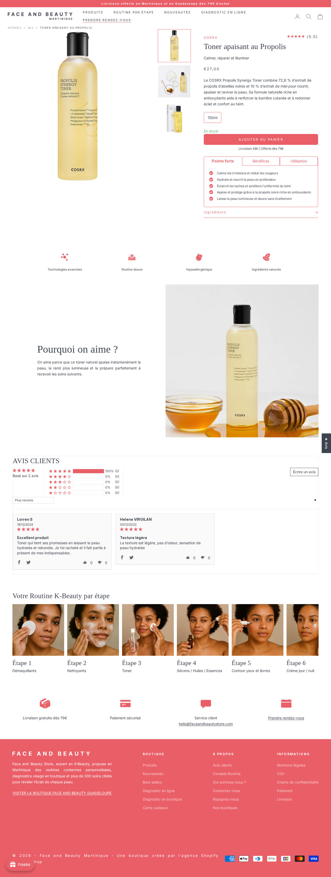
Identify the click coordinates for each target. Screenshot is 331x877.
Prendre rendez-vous (286, 718)
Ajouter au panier (261, 139)
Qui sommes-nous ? (229, 782)
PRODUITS (93, 12)
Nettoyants (76, 670)
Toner (127, 670)
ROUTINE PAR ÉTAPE (134, 12)
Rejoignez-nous (226, 799)
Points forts (223, 161)
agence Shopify (200, 855)
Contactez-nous (226, 790)
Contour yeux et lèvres (251, 670)
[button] (60, 471)
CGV (281, 773)
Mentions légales (291, 765)
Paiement (285, 790)
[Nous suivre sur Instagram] (28, 832)
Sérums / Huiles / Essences (199, 670)
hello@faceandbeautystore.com (206, 724)
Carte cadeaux (155, 807)
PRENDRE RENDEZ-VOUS (107, 20)
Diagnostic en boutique (162, 799)
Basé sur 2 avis (25, 475)
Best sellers (152, 782)
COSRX (210, 37)
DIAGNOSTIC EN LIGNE (223, 12)
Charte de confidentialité (298, 782)
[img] (62, 529)
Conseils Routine (226, 773)
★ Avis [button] (326, 443)
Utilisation (299, 161)
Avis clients (222, 765)
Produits (150, 765)
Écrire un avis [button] (304, 472)
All (31, 27)
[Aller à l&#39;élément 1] (174, 45)
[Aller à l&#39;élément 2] (174, 81)
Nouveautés (153, 773)
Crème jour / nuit (300, 670)
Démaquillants (24, 670)
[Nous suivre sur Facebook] (15, 832)
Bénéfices (261, 161)
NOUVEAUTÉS (177, 12)
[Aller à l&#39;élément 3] (174, 116)
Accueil (15, 27)
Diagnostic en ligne (159, 790)
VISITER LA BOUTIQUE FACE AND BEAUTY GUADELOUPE (61, 793)
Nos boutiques (225, 807)
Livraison (284, 799)
